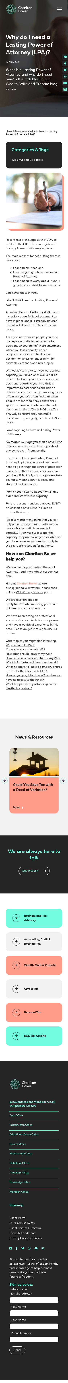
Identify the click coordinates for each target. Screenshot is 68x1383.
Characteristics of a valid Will (25, 649)
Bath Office (16, 1115)
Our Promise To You (22, 1223)
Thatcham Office (19, 1172)
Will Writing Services (29, 592)
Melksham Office (19, 1163)
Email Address (21, 1293)
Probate (24, 604)
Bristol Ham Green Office (23, 1134)
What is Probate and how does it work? (32, 662)
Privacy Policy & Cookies (25, 1238)
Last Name (18, 1320)
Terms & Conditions (22, 1233)
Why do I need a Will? (20, 645)
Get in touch (30, 870)
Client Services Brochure (25, 1228)
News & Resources (16, 131)
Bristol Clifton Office (20, 1125)
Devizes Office (17, 1144)
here (9, 576)
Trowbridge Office (19, 1182)
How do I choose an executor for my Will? (33, 658)
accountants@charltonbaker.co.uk (32, 1102)
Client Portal (17, 1218)
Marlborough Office (20, 1153)
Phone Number (21, 1333)
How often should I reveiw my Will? (29, 654)
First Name (18, 1307)
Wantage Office (18, 1192)
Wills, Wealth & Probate (27, 160)
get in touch (35, 629)
